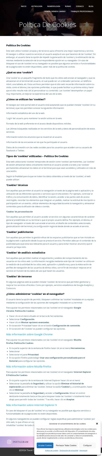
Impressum (83, 450)
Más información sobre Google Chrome (29, 334)
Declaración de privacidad (69, 450)
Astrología (36, 6)
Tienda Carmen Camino (55, 11)
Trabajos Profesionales (82, 11)
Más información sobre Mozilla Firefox (28, 366)
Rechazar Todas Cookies (66, 445)
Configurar (87, 445)
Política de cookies (51, 450)
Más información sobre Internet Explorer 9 (31, 405)
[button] (97, 423)
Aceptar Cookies (45, 445)
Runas (68, 6)
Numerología (53, 6)
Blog (91, 6)
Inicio (23, 6)
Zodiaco (80, 6)
